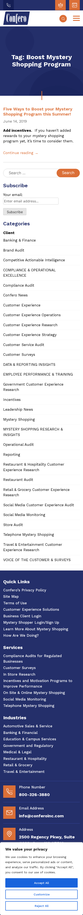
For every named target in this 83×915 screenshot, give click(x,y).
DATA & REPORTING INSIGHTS (29, 364)
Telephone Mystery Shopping (28, 534)
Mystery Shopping (19, 419)
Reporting (11, 454)
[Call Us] (8, 5)
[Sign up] (74, 5)
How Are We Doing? (21, 635)
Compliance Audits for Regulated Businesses (32, 658)
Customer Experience (21, 305)
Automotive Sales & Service (27, 726)
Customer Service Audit (23, 345)
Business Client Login (22, 616)
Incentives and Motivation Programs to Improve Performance (37, 683)
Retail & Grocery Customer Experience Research (36, 492)
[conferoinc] (16, 23)
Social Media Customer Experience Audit (38, 505)
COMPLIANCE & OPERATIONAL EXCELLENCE (29, 273)
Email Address (31, 808)
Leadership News (18, 409)
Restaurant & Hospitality (25, 758)
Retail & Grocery (17, 765)
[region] (41, 878)
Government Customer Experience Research (33, 387)
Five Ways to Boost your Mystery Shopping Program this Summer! (37, 111)
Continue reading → (20, 153)
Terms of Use (15, 603)
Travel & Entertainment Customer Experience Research (32, 547)
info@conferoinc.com (41, 815)
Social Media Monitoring (24, 515)
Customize (42, 894)
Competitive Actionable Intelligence (34, 260)
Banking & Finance (19, 240)
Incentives (12, 399)
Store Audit (13, 525)
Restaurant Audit (18, 480)
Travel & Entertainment (23, 771)
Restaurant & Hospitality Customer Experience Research (33, 467)
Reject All (42, 906)
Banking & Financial (20, 733)
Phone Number (32, 787)
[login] (60, 5)
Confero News (15, 295)
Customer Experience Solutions (31, 609)
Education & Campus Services (29, 739)
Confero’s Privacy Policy (24, 590)
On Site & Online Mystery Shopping (34, 693)
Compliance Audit (18, 285)
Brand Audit (13, 250)
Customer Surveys (19, 354)
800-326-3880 (34, 794)
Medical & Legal (17, 752)
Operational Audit (18, 444)
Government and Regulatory (28, 745)
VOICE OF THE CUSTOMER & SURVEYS (37, 560)
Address (26, 829)
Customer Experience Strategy (30, 335)
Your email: (13, 195)
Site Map (11, 596)
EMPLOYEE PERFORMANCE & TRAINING (38, 374)
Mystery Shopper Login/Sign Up (31, 622)
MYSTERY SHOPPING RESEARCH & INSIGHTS (33, 432)
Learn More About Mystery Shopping (35, 629)
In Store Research (19, 674)
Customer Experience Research (30, 325)
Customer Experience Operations (32, 315)
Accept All (41, 883)
